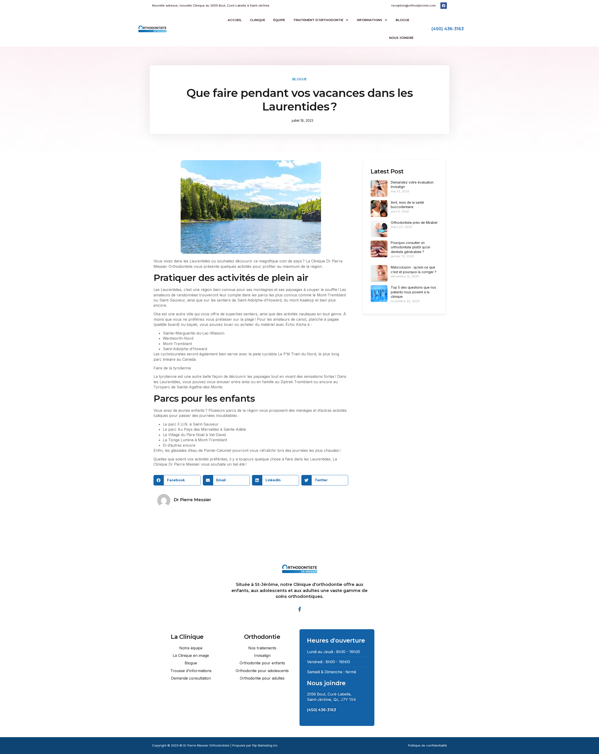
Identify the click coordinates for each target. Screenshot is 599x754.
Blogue (402, 20)
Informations (369, 20)
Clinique (257, 20)
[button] (177, 480)
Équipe (279, 20)
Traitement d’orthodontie (318, 20)
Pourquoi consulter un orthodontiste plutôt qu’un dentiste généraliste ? (410, 247)
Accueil (235, 20)
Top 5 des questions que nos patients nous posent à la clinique (413, 291)
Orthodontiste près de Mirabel (414, 222)
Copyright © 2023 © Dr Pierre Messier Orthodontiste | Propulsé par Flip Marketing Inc (215, 745)
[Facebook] (443, 5)
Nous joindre (401, 38)
